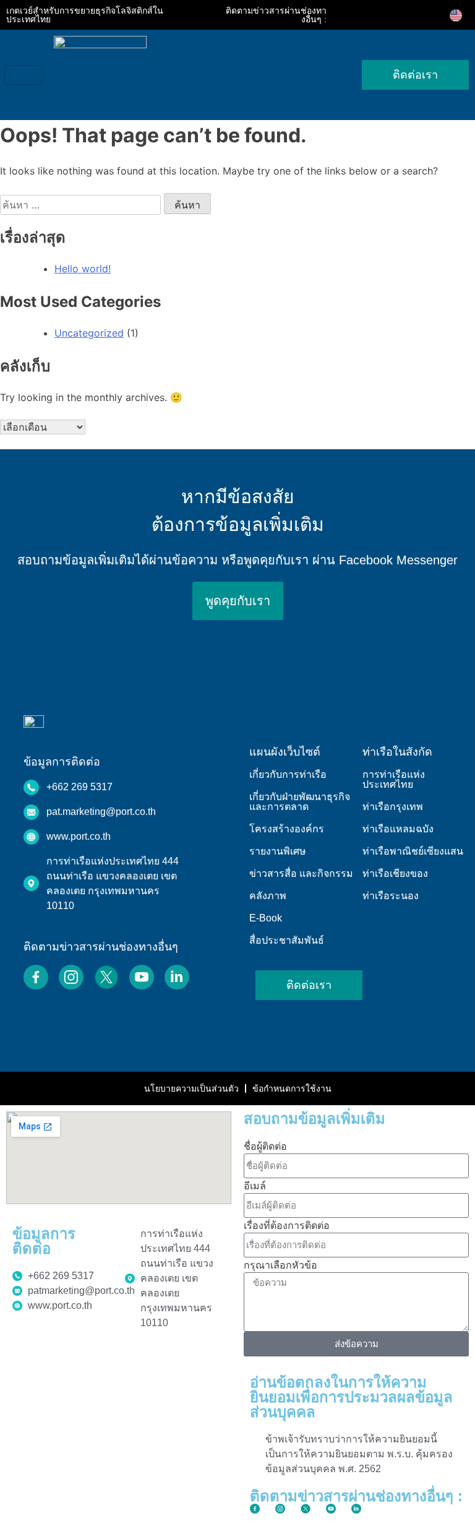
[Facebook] (353, 15)
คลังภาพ (267, 895)
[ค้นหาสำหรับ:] (82, 205)
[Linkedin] (422, 15)
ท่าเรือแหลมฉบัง (398, 829)
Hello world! (82, 268)
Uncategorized (89, 333)
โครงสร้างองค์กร (286, 829)
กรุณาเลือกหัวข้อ (280, 1265)
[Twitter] (387, 15)
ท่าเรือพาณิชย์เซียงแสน (412, 851)
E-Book (265, 918)
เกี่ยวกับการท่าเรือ (288, 774)
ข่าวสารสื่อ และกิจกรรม (301, 873)
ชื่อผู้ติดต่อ (265, 1146)
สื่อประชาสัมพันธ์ (286, 940)
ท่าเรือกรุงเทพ (392, 806)
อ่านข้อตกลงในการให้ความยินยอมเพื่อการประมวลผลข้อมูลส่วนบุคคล (351, 1397)
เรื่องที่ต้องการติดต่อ (287, 1225)
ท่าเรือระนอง (390, 895)
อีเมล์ (255, 1185)
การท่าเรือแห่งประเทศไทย (393, 779)
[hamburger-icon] (22, 75)
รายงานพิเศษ (277, 851)
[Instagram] (370, 15)
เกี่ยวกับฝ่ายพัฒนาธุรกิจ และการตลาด (299, 801)
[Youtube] (405, 15)
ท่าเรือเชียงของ (395, 873)
